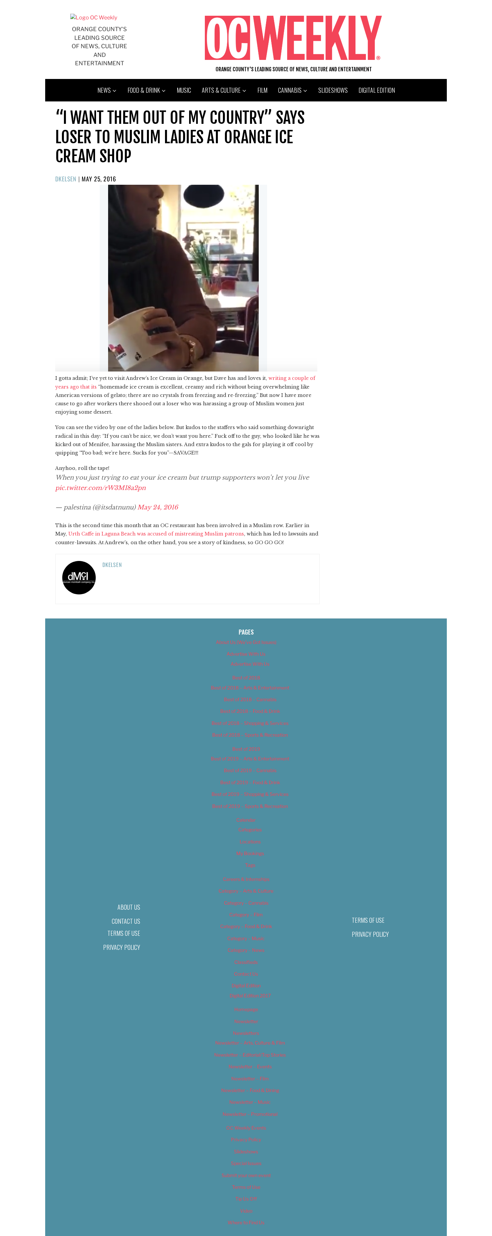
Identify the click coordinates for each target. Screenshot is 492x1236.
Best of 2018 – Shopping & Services (250, 723)
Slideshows (333, 90)
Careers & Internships (246, 879)
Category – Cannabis (246, 903)
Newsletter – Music (250, 1102)
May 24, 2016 (157, 507)
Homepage (246, 1009)
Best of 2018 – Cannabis (250, 699)
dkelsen (66, 178)
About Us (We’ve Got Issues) (246, 642)
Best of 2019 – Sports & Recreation (250, 806)
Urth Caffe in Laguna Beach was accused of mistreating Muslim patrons (156, 534)
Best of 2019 (246, 749)
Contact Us (126, 921)
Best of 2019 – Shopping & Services (250, 794)
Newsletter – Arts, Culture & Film (250, 1043)
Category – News (246, 950)
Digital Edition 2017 (250, 995)
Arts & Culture (221, 90)
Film (262, 90)
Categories (250, 829)
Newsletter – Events (250, 1066)
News (104, 90)
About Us (128, 907)
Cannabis (290, 90)
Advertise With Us (246, 654)
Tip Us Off (246, 1199)
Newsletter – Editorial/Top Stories (250, 1055)
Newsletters (246, 1033)
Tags (250, 865)
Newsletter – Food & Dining (250, 1090)
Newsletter (246, 1021)
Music (184, 90)
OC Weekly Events (246, 1128)
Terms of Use (123, 933)
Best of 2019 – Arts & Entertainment (250, 758)
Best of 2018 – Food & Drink (250, 711)
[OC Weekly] (93, 17)
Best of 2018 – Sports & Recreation (250, 735)
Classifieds (246, 962)
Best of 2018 (246, 677)
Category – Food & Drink (246, 926)
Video (246, 1211)
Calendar (246, 820)
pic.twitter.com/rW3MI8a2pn (100, 488)
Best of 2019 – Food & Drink (250, 782)
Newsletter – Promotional (250, 1114)
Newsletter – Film (250, 1078)
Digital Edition (376, 90)
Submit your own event (246, 1175)
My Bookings (250, 853)
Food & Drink (144, 90)
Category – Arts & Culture (246, 891)
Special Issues (246, 1163)
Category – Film (246, 914)
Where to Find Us (246, 1222)
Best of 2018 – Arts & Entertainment (250, 687)
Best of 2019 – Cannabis (250, 770)
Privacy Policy (121, 947)
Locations (250, 841)
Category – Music (246, 938)
